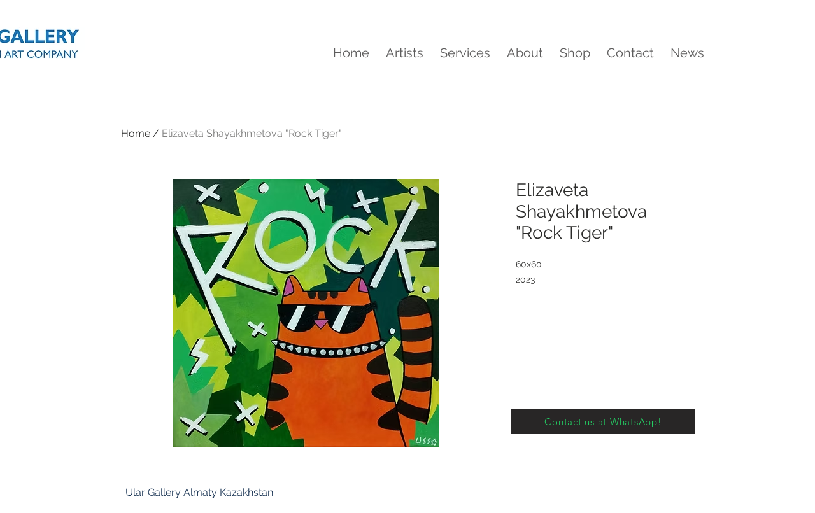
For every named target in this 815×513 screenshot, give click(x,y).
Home (135, 133)
